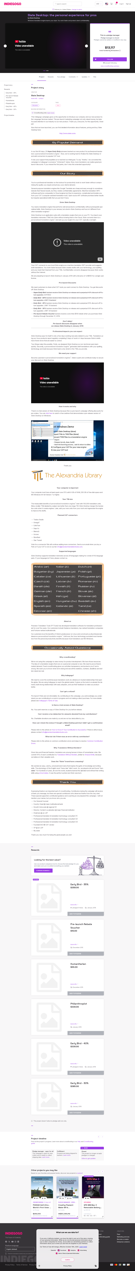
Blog (97, 1239)
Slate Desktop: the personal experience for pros (62, 15)
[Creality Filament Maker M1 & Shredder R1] (67, 1187)
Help (79, 1141)
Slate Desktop (35, 18)
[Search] (55, 4)
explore (79, 1173)
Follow (110, 59)
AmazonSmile (90, 755)
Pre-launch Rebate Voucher (12, 96)
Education (35, 105)
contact (41, 98)
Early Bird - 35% (11, 93)
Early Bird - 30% (11, 109)
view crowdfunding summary (110, 66)
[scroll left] (5, 45)
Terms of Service (21, 1265)
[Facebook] (6, 1242)
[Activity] (116, 4)
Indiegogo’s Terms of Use (48, 701)
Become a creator (123, 1239)
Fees (118, 1234)
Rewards (7, 89)
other (58, 105)
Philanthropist (10, 103)
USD (97, 4)
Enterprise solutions (123, 1242)
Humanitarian (10, 100)
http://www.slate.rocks (67, 133)
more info (34, 98)
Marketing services (123, 1237)
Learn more (45, 1157)
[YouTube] (12, 1242)
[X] (9, 1242)
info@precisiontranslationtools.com (69, 547)
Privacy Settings (34, 1265)
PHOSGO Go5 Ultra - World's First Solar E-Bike (42, 1207)
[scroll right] (86, 45)
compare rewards (43, 870)
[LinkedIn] (18, 1242)
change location (77, 9)
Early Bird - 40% (11, 106)
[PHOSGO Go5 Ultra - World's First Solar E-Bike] (42, 1187)
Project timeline (9, 115)
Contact (98, 1234)
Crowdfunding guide (103, 1237)
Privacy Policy (9, 1265)
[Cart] (111, 4)
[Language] (106, 4)
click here (49, 413)
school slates (43, 773)
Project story (8, 85)
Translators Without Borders (67, 755)
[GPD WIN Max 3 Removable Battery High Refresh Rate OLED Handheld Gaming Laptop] (93, 1187)
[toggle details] (52, 1218)
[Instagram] (15, 1242)
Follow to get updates (89, 1158)
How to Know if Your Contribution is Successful (69, 730)
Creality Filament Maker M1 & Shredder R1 (65, 1207)
